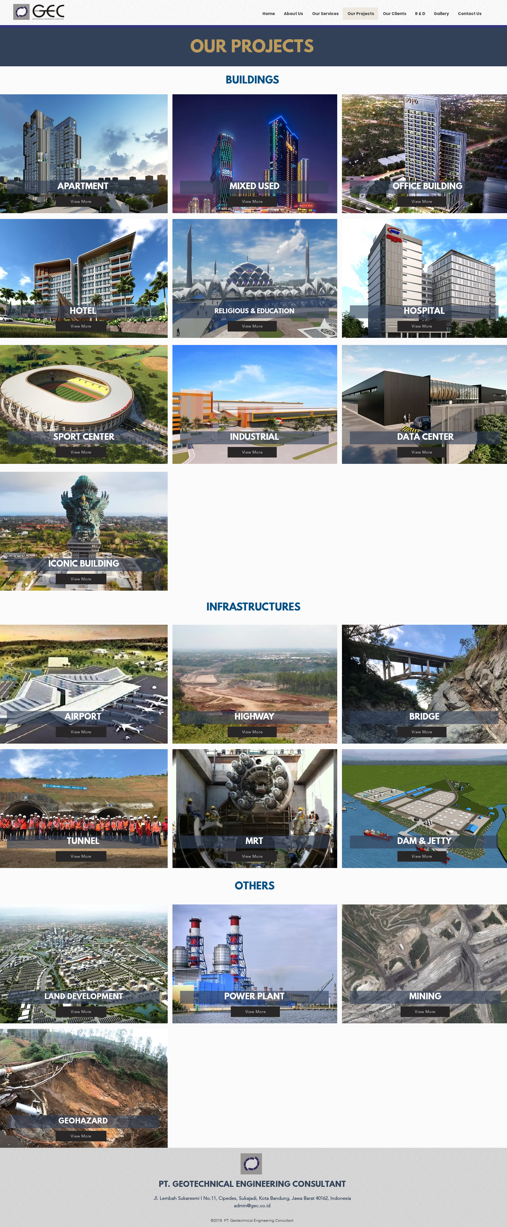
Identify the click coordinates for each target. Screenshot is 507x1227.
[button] (83, 187)
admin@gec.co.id (252, 1206)
